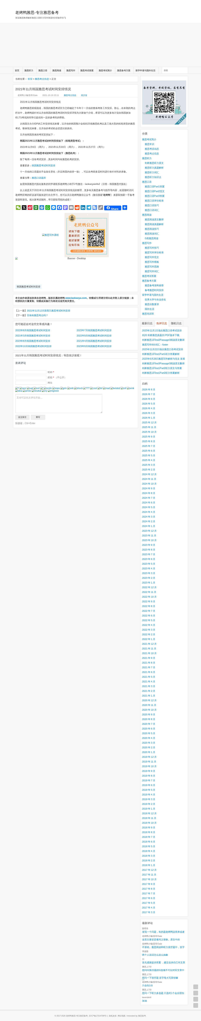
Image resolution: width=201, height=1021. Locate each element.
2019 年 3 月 (148, 799)
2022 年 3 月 (148, 629)
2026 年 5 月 (148, 403)
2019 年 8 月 (148, 775)
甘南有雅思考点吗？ (37, 315)
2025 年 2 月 (148, 469)
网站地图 (121, 1016)
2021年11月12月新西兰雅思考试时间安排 (48, 310)
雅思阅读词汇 (152, 233)
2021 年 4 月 (148, 681)
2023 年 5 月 (148, 564)
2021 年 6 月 (148, 672)
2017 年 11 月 (149, 874)
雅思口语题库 (39, 178)
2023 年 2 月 (148, 578)
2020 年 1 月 (148, 752)
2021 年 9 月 (148, 658)
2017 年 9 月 (148, 884)
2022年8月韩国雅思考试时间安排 (32, 330)
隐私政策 (113, 1016)
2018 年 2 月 (148, 860)
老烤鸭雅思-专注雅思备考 (37, 12)
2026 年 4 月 (148, 408)
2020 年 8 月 (148, 719)
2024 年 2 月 (148, 521)
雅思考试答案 (87, 70)
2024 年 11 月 (149, 479)
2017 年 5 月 (148, 903)
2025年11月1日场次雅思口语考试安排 (162, 330)
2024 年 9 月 (148, 488)
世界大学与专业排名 (155, 299)
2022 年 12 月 (149, 587)
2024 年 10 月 (149, 483)
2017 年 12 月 (149, 870)
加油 (144, 1001)
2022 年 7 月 (148, 611)
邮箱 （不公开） (57, 377)
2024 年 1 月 (148, 526)
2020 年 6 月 (148, 728)
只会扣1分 (147, 985)
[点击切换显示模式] (195, 986)
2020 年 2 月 (148, 747)
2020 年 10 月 (149, 710)
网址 (50, 382)
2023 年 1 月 (148, 582)
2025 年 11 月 (149, 427)
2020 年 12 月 (149, 700)
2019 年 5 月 (148, 790)
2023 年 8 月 (148, 549)
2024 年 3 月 (148, 516)
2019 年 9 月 (148, 771)
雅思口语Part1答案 (155, 186)
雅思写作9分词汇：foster (155, 344)
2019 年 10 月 (149, 766)
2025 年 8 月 (148, 441)
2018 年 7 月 (148, 837)
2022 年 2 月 (148, 634)
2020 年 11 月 (149, 705)
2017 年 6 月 (148, 898)
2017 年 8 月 (148, 889)
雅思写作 (70, 70)
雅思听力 (28, 70)
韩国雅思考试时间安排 (43, 165)
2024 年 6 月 (148, 502)
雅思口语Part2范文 (155, 191)
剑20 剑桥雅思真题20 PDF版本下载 (160, 335)
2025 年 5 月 (148, 455)
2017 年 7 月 (148, 893)
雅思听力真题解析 (154, 167)
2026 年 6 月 (148, 399)
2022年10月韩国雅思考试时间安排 (33, 346)
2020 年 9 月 (148, 714)
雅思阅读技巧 (152, 229)
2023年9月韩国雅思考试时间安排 (94, 346)
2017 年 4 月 (148, 907)
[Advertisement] (100, 44)
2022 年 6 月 (148, 615)
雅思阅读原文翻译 (154, 219)
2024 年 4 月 (148, 512)
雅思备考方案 (123, 70)
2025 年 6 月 (148, 450)
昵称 (51, 372)
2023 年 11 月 (149, 535)
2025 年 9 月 (148, 436)
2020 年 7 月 (148, 724)
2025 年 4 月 (148, 460)
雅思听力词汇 (152, 172)
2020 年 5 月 (148, 733)
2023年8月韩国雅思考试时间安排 (32, 341)
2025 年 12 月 (149, 422)
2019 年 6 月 (148, 785)
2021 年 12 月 (149, 644)
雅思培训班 (148, 313)
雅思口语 (42, 70)
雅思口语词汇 (152, 210)
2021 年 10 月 (149, 653)
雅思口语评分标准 (154, 200)
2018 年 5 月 (148, 846)
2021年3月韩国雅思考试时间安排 (32, 335)
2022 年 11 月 (149, 592)
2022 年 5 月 (148, 620)
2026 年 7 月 (148, 394)
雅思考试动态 (152, 149)
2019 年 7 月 (148, 780)
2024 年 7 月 (148, 498)
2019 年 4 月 (148, 794)
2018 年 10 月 (149, 823)
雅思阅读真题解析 (154, 224)
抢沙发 (84, 95)
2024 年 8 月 (148, 493)
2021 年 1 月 (148, 695)
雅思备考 (142, 1016)
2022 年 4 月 (148, 625)
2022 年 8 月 (148, 606)
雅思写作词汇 (152, 271)
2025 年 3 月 (148, 465)
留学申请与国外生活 (145, 70)
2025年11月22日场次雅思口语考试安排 (162, 349)
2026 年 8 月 (148, 389)
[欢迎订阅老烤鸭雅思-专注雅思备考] (186, 3)
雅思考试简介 (105, 70)
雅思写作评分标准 (154, 252)
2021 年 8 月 (148, 662)
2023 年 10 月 (149, 540)
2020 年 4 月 (148, 738)
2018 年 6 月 (148, 841)
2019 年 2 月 (148, 804)
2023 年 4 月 (148, 568)
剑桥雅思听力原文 (154, 163)
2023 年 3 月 (148, 573)
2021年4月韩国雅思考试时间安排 (94, 341)
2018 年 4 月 (148, 851)
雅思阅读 (56, 70)
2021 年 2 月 (148, 691)
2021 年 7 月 (148, 667)
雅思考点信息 (42, 79)
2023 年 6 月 (148, 559)
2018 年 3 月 (148, 856)
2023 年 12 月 (149, 531)
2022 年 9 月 (148, 601)
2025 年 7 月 (148, 446)
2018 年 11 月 (149, 818)
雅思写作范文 (152, 257)
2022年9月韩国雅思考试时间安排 (94, 335)
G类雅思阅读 (151, 238)
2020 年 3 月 (148, 743)
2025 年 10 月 (149, 432)
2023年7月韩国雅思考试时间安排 (94, 330)
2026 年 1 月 (148, 418)
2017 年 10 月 (149, 879)
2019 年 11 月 (149, 761)
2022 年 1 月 (148, 639)
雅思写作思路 (152, 266)
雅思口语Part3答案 (155, 196)
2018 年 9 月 (148, 827)
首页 (17, 70)
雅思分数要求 (152, 304)
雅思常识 (149, 144)
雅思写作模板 (152, 262)
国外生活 (149, 309)
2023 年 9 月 (148, 545)
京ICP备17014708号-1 (98, 1016)
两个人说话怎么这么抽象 (155, 955)
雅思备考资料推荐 (154, 285)
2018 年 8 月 (148, 832)
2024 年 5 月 (148, 507)
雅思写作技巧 (152, 248)
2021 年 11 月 (149, 648)
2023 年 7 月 (148, 554)
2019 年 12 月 (149, 757)
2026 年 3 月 (148, 413)
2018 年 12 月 (149, 813)
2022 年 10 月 (149, 596)
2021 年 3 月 (148, 686)
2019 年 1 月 (148, 808)
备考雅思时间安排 (154, 290)
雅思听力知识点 (153, 177)
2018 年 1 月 (148, 865)
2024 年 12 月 (149, 474)
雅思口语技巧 (152, 205)
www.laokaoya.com (76, 298)
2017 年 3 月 (148, 912)
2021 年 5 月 (148, 677)
